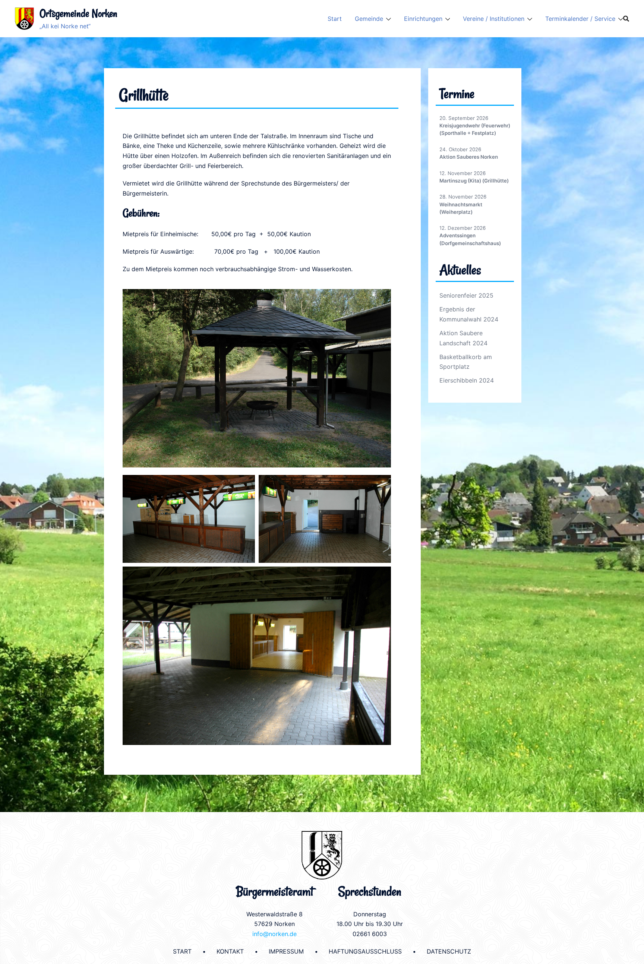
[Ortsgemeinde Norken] (24, 18)
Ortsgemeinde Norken (78, 13)
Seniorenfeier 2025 (466, 295)
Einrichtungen (423, 18)
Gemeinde (369, 18)
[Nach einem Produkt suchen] (626, 19)
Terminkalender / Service (580, 18)
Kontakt (230, 951)
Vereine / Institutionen (493, 18)
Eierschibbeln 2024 (466, 380)
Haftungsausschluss (365, 951)
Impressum (286, 951)
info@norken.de (274, 934)
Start (335, 18)
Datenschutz (449, 951)
